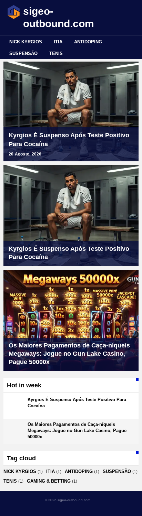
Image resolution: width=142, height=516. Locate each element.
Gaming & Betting (49, 481)
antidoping (88, 41)
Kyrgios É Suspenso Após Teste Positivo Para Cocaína (69, 140)
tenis (56, 53)
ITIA (58, 41)
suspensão (23, 53)
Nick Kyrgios (25, 41)
